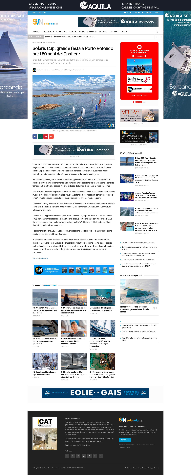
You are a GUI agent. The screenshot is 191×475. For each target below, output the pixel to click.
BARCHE (73, 32)
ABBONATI (149, 12)
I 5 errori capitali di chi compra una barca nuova (138, 260)
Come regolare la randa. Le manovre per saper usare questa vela (44, 341)
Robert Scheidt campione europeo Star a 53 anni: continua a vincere (66, 37)
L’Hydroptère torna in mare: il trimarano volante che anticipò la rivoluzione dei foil (146, 210)
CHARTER (103, 32)
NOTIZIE (35, 32)
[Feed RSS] (142, 13)
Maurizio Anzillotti (96, 441)
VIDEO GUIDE (61, 32)
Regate (52, 42)
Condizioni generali (71, 445)
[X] (130, 13)
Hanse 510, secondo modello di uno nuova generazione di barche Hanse (134, 309)
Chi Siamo (128, 468)
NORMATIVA (92, 32)
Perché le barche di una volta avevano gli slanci (138, 243)
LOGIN (157, 12)
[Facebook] (127, 13)
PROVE (81, 32)
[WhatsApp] (133, 13)
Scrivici (156, 468)
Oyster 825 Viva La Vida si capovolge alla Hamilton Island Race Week (44, 310)
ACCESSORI (114, 32)
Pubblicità (136, 468)
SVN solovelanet (37, 42)
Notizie (46, 42)
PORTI (124, 32)
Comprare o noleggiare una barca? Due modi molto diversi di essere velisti (73, 310)
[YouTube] (125, 13)
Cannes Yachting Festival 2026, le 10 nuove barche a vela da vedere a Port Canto (146, 195)
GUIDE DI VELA (48, 32)
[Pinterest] (139, 13)
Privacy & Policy (147, 468)
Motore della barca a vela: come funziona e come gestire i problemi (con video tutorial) (102, 374)
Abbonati (125, 440)
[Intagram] (136, 13)
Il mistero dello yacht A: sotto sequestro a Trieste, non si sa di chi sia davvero (73, 374)
